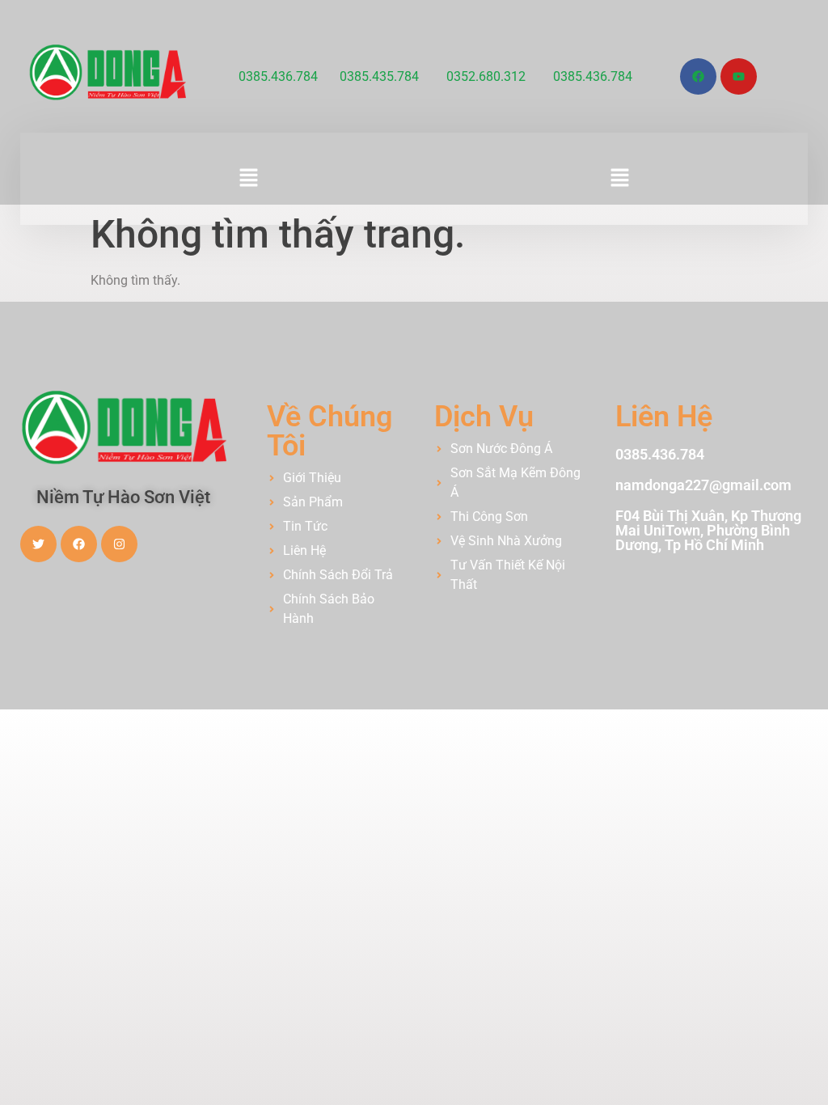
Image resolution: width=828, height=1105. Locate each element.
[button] (249, 179)
